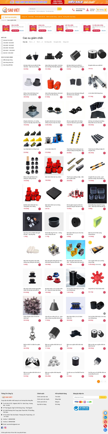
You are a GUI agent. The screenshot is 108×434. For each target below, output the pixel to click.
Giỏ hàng (57, 404)
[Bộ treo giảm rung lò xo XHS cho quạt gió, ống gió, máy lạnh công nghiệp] (75, 193)
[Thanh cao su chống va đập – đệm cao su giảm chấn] (75, 165)
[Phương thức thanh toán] (83, 402)
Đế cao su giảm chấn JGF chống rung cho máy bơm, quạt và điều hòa (75, 122)
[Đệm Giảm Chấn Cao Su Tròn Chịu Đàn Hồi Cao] (75, 221)
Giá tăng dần (48, 42)
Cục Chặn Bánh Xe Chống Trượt (31, 149)
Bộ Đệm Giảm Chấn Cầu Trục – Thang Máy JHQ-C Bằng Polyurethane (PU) (31, 206)
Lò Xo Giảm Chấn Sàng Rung (95, 93)
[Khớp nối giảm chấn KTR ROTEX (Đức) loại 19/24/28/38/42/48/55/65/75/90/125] (32, 305)
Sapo (25, 432)
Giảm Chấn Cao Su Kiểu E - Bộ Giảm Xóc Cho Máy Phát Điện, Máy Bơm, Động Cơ (54, 67)
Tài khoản (92, 9)
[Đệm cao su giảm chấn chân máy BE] (75, 333)
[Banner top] (54, 2)
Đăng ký (57, 402)
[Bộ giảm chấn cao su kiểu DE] (97, 54)
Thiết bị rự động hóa (40, 11)
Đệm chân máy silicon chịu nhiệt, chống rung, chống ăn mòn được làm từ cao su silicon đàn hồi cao (31, 262)
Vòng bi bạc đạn (31, 11)
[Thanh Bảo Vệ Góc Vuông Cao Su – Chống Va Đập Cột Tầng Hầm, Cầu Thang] (75, 138)
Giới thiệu (31, 16)
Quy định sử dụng (41, 404)
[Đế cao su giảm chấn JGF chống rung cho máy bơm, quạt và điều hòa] (75, 110)
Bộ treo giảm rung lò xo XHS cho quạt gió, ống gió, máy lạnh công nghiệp (75, 206)
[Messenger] (105, 413)
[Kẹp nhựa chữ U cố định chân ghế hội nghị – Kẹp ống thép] (32, 221)
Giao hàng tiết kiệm (8, 65)
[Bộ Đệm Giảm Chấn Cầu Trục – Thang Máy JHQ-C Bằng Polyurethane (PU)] (32, 193)
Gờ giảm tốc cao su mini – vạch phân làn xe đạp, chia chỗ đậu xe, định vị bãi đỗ (96, 178)
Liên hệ (60, 16)
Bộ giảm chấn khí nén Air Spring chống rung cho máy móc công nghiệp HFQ (53, 122)
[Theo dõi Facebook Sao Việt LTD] (2, 427)
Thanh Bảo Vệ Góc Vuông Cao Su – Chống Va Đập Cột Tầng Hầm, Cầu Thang (75, 150)
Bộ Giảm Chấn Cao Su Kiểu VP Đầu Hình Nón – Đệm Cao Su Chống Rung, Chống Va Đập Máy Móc (32, 67)
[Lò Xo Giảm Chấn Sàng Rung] (97, 82)
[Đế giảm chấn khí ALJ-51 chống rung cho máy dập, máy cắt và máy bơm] (32, 110)
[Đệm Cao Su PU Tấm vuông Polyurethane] (97, 221)
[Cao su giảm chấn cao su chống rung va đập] (97, 249)
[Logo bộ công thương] (81, 408)
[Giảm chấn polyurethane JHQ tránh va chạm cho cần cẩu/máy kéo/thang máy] (54, 82)
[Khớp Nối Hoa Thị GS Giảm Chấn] (97, 277)
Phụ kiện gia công (49, 11)
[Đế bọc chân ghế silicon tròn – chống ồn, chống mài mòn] (32, 165)
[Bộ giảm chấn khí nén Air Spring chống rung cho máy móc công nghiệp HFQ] (54, 110)
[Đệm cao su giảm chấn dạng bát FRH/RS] (54, 361)
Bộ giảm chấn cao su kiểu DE (95, 65)
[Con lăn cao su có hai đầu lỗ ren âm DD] (75, 361)
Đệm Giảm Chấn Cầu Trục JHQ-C (53, 177)
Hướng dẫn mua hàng (69, 16)
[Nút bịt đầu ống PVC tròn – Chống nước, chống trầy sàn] (54, 221)
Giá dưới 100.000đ (7, 40)
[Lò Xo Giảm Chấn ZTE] (54, 138)
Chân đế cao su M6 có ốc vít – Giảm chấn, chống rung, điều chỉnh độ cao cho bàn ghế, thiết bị (54, 318)
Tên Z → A (40, 42)
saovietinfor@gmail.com (13, 424)
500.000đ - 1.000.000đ (9, 50)
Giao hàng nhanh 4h (8, 62)
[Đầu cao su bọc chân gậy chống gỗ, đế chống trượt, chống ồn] (75, 82)
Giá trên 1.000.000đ (8, 53)
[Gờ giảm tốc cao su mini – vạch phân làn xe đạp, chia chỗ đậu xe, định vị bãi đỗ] (97, 165)
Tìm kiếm (57, 396)
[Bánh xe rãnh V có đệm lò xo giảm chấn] (32, 333)
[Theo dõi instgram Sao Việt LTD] (5, 427)
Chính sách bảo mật (42, 396)
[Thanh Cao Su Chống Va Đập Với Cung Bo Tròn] (97, 138)
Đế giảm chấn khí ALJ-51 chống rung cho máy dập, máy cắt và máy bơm (32, 122)
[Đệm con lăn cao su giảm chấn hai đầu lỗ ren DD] (97, 333)
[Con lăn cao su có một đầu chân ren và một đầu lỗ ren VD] (97, 361)
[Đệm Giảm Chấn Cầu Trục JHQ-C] (54, 165)
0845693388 (79, 10)
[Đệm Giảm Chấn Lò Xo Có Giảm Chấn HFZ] (75, 305)
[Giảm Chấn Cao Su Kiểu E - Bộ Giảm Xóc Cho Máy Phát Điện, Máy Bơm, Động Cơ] (54, 54)
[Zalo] (105, 418)
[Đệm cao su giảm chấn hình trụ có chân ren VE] (54, 333)
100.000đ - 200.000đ (8, 42)
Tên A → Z (32, 42)
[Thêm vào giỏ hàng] (104, 181)
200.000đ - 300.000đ (8, 45)
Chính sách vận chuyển (43, 399)
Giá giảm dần (57, 42)
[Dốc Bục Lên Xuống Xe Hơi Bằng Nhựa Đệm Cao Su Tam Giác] (97, 110)
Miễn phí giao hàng (8, 60)
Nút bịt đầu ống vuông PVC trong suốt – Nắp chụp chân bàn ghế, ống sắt (97, 206)
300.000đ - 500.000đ (8, 47)
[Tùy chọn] (39, 69)
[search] (59, 8)
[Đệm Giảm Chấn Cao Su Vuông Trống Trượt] (54, 193)
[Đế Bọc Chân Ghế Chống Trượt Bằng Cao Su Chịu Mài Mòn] (32, 82)
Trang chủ (24, 16)
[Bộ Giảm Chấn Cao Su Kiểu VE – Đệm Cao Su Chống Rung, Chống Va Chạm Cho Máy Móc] (75, 54)
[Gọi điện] (105, 422)
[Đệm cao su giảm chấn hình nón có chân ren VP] (32, 361)
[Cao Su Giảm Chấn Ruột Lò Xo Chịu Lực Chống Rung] (75, 277)
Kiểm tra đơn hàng (51, 16)
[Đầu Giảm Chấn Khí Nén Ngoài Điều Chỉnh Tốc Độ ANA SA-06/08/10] (32, 277)
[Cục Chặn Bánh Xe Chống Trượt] (32, 138)
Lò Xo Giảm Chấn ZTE (50, 149)
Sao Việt (14, 432)
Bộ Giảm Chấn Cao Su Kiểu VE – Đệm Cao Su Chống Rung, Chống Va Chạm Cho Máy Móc (75, 67)
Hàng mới (65, 42)
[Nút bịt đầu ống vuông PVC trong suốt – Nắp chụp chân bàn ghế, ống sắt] (97, 193)
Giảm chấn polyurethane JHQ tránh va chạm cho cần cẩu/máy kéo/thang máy (54, 95)
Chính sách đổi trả (40, 16)
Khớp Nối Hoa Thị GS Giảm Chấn (96, 288)
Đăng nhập (92, 10)
